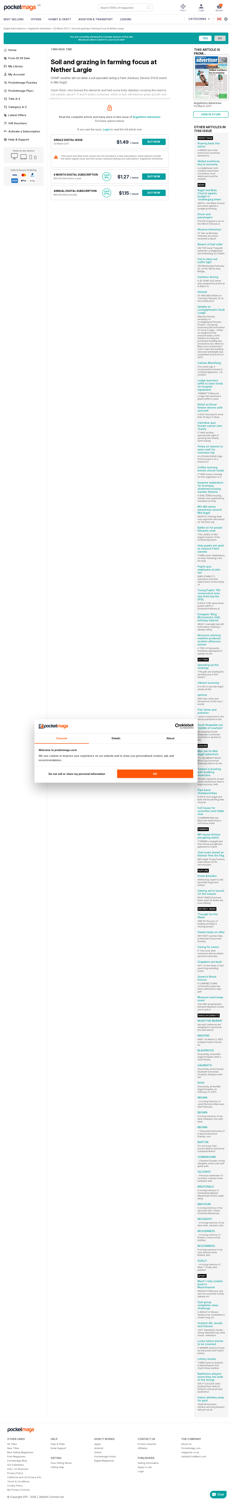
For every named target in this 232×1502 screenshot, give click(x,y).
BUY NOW (154, 141)
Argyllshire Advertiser (39, 28)
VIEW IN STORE (211, 114)
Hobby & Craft (59, 19)
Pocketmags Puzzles (22, 82)
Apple (97, 1444)
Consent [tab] (61, 738)
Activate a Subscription (24, 131)
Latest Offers (17, 115)
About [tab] (170, 738)
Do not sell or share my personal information (77, 773)
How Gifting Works (61, 1462)
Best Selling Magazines (20, 1452)
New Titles (13, 1448)
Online (98, 1452)
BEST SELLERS (14, 19)
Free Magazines (16, 1456)
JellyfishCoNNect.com (193, 1456)
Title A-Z (14, 99)
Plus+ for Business (17, 1468)
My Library (15, 66)
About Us (186, 1444)
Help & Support (18, 139)
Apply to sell (145, 1467)
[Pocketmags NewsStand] (22, 7)
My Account (16, 74)
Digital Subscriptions (15, 28)
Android (98, 1448)
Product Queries (147, 1444)
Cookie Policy (15, 1485)
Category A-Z (17, 107)
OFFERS (36, 19)
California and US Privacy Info (24, 1477)
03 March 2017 (61, 28)
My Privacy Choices (18, 1489)
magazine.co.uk (190, 1452)
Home (12, 50)
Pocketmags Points (105, 1456)
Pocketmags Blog (17, 1460)
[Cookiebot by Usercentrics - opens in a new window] (178, 726)
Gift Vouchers (17, 123)
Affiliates (143, 1448)
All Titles (12, 1444)
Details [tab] (116, 738)
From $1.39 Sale (19, 58)
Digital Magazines (104, 1460)
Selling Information (148, 1462)
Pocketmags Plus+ (21, 90)
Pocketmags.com (191, 1448)
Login (106, 129)
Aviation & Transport (95, 19)
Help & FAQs (58, 1444)
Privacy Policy (15, 1473)
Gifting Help (57, 1467)
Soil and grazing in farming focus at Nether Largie (98, 28)
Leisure (125, 19)
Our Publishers (15, 1464)
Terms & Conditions (18, 1481)
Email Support (58, 1448)
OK (155, 773)
